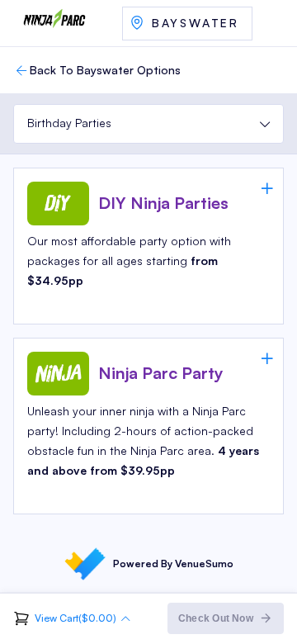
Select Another (187, 23)
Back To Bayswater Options (105, 70)
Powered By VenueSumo (173, 563)
